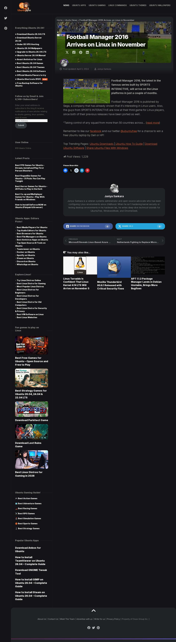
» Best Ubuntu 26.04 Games (29, 63)
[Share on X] (67, 52)
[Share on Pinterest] (80, 52)
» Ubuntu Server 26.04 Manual (30, 55)
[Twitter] (5, 18)
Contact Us (53, 619)
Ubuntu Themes (138, 5)
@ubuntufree (129, 131)
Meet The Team (67, 619)
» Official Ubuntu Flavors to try (30, 75)
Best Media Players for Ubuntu (32, 227)
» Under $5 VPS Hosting (27, 44)
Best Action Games (27, 498)
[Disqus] (114, 331)
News (66, 5)
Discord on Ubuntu (26, 261)
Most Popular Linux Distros (30, 286)
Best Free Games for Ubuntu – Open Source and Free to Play (31, 361)
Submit (21, 125)
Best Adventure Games (30, 503)
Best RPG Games (26, 513)
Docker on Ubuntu (26, 252)
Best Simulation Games (29, 518)
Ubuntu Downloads (102, 143)
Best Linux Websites (27, 317)
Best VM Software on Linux (30, 314)
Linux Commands (117, 5)
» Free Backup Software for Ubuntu (29, 84)
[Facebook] (5, 7)
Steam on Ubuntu (25, 258)
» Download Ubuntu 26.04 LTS (30, 34)
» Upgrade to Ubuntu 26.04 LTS (30, 52)
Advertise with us (84, 619)
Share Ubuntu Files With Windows (107, 148)
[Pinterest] (5, 28)
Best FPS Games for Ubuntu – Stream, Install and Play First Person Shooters (29, 168)
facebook (95, 131)
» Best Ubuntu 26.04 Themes (30, 67)
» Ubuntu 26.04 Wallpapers (28, 48)
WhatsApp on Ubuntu (27, 264)
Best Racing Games (27, 508)
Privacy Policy (113, 619)
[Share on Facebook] (73, 52)
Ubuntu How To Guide (129, 143)
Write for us (99, 619)
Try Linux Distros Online (29, 280)
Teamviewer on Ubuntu (28, 249)
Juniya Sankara (104, 69)
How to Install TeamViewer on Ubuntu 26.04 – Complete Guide (30, 561)
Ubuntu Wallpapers (159, 5)
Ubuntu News (71, 20)
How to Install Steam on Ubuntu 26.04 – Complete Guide (31, 596)
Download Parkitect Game (31, 420)
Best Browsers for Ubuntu (30, 233)
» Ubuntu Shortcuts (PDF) (31, 79)
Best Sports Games (28, 523)
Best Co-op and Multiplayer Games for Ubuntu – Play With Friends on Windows (30, 197)
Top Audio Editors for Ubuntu (31, 230)
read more (153, 122)
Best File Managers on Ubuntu (31, 237)
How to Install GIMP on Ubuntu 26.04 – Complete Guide (31, 583)
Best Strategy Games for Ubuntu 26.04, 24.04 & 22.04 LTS (31, 394)
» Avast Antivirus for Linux (28, 59)
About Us (42, 619)
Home (60, 20)
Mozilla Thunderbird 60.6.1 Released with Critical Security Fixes (110, 285)
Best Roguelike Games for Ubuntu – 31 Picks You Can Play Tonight (30, 178)
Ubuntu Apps (79, 5)
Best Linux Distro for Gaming (31, 283)
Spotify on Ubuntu (26, 255)
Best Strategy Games (29, 528)
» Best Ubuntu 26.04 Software (30, 71)
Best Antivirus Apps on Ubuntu (32, 240)
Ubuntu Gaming (97, 5)
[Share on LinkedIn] (87, 52)
